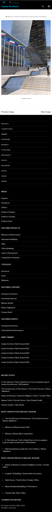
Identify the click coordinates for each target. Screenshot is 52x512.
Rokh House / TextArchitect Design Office (22, 480)
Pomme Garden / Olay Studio (12, 405)
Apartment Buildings (9, 239)
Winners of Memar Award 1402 (17, 427)
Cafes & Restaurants (9, 253)
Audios (4, 181)
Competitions (6, 129)
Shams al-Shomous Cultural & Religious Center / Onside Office (26, 396)
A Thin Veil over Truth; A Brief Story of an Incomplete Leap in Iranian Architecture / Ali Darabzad (25, 383)
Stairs (3, 276)
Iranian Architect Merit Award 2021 (15, 348)
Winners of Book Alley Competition (19, 434)
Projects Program (8, 212)
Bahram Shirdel (7, 303)
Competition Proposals (10, 257)
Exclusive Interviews (9, 294)
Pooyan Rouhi (6, 312)
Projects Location (8, 216)
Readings (4, 145)
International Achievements (12, 330)
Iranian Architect (10, 6)
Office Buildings (7, 248)
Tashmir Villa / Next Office (15, 493)
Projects (4, 124)
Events (4, 160)
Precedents (5, 155)
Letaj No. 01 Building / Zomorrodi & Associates (23, 473)
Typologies (5, 150)
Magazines (5, 165)
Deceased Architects (9, 326)
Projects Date (6, 221)
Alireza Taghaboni (8, 307)
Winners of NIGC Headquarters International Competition (27, 17)
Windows (5, 280)
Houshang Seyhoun (9, 298)
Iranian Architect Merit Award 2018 (15, 362)
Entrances (5, 271)
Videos (4, 176)
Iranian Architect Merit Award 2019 (15, 357)
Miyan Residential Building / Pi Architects (21, 486)
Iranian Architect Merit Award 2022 (15, 344)
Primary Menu (49, 6)
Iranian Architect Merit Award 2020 (15, 353)
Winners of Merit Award (10, 235)
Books (4, 171)
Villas (3, 244)
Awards (4, 134)
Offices (4, 207)
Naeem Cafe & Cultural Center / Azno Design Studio (21, 400)
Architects (5, 203)
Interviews (5, 139)
